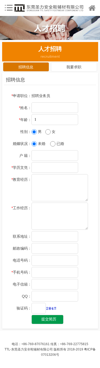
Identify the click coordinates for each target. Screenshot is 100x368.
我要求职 (73, 67)
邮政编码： (22, 248)
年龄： (25, 120)
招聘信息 (25, 67)
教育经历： (21, 179)
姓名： (25, 108)
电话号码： (22, 260)
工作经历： (21, 208)
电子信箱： (22, 284)
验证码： (24, 308)
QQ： (26, 296)
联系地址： (22, 236)
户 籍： (25, 155)
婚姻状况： (22, 143)
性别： (25, 131)
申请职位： (21, 96)
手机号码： (21, 272)
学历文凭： (21, 167)
